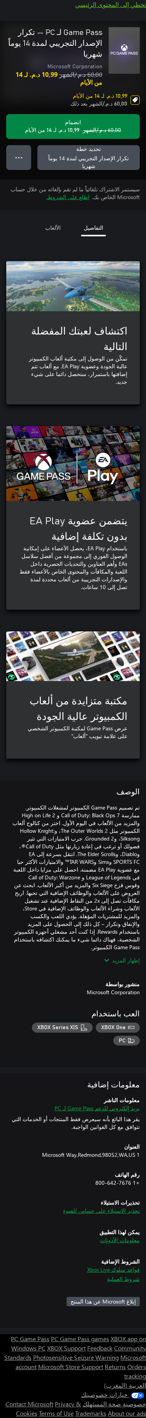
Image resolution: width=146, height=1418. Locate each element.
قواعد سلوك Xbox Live (113, 1269)
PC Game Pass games (80, 1339)
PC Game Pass (30, 1339)
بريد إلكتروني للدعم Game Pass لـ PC (97, 1108)
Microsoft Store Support (70, 1367)
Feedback (100, 1348)
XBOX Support (66, 1348)
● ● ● (19, 157)
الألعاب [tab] (53, 227)
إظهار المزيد (126, 960)
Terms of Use (56, 1413)
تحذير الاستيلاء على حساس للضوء (101, 1210)
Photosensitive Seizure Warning (76, 1357)
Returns (115, 1367)
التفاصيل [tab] (93, 227)
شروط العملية (123, 1279)
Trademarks (90, 1413)
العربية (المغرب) (125, 1385)
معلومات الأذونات (120, 1240)
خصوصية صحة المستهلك (114, 1404)
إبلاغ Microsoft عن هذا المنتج (103, 1301)
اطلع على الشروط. (68, 197)
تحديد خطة (88, 157)
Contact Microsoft (29, 1404)
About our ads (127, 1413)
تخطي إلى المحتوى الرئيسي (110, 4)
